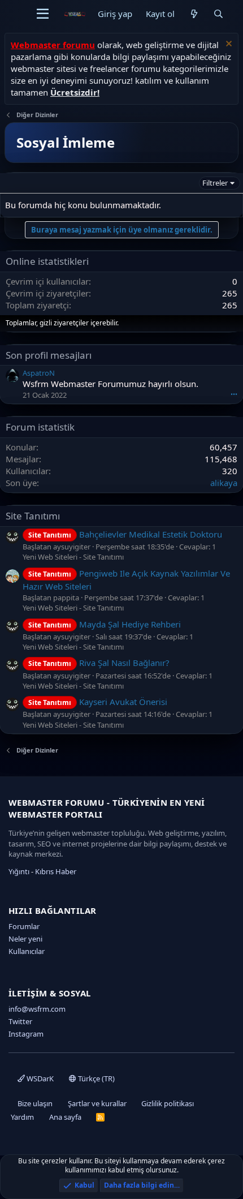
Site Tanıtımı (33, 515)
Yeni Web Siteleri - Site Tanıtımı (73, 557)
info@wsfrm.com (37, 1009)
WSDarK (39, 1078)
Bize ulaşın (35, 1103)
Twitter (20, 1021)
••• (234, 394)
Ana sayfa (65, 1117)
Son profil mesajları (49, 355)
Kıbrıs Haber (55, 871)
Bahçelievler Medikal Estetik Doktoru (125, 534)
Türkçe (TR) (95, 1078)
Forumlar (24, 926)
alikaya (223, 482)
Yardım (22, 1117)
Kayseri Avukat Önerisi (97, 701)
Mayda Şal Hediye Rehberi (104, 624)
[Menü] (42, 14)
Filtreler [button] (215, 183)
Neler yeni (25, 939)
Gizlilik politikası (167, 1103)
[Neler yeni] (193, 14)
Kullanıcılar (26, 951)
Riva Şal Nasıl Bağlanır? (99, 662)
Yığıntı (18, 871)
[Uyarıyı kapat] (227, 45)
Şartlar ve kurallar (97, 1103)
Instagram (26, 1034)
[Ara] (218, 14)
